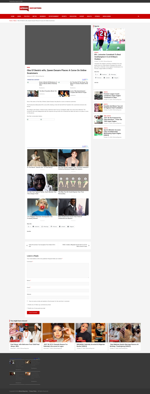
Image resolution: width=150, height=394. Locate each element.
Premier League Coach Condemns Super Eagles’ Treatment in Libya (112, 95)
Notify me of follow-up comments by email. (39, 304)
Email (29, 287)
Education (73, 16)
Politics (26, 16)
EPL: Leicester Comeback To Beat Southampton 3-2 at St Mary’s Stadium (107, 57)
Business (43, 16)
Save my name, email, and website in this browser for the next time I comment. (49, 301)
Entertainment (54, 16)
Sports (64, 16)
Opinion (97, 16)
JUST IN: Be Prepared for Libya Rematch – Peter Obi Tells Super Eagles (113, 119)
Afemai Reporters (23, 391)
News (19, 16)
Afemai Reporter (40, 76)
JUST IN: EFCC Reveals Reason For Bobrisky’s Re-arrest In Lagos (56, 345)
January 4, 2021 (31, 76)
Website (29, 294)
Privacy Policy (32, 391)
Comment (30, 261)
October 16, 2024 (108, 137)
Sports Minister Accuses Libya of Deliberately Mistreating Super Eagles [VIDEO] (112, 132)
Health (89, 16)
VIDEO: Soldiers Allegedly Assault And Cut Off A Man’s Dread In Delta (74, 245)
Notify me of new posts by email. (36, 308)
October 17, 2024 (108, 123)
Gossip (82, 16)
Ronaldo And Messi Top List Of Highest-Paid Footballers (113, 107)
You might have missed (18, 321)
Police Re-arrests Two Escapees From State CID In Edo (42, 245)
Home (12, 16)
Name (29, 280)
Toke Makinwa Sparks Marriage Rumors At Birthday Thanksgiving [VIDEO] (124, 345)
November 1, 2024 (15, 348)
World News (107, 16)
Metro (35, 16)
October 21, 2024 (81, 348)
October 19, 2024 (98, 61)
